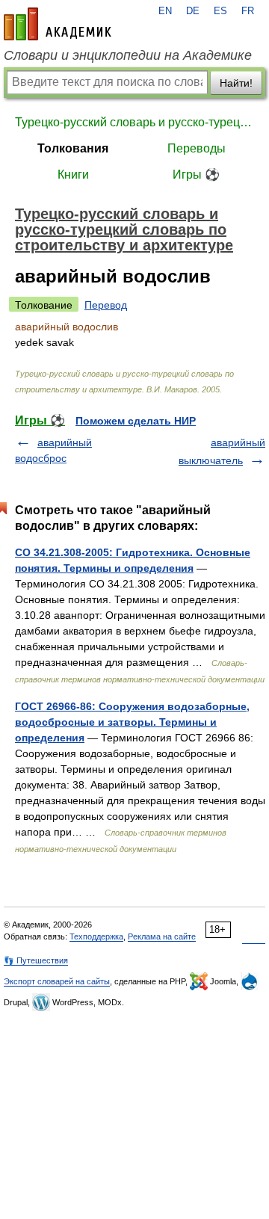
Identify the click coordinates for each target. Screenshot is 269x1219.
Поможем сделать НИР (135, 421)
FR (247, 11)
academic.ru (57, 23)
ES (220, 11)
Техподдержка (96, 936)
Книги (73, 174)
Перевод (105, 305)
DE (193, 11)
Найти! (236, 83)
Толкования (72, 148)
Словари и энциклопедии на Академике (128, 55)
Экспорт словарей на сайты (57, 981)
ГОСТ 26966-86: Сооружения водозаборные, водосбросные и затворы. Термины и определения (132, 722)
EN (165, 11)
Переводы (196, 148)
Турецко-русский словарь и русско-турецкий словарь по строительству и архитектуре (134, 122)
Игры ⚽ (196, 174)
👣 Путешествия (36, 960)
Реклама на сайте (162, 936)
